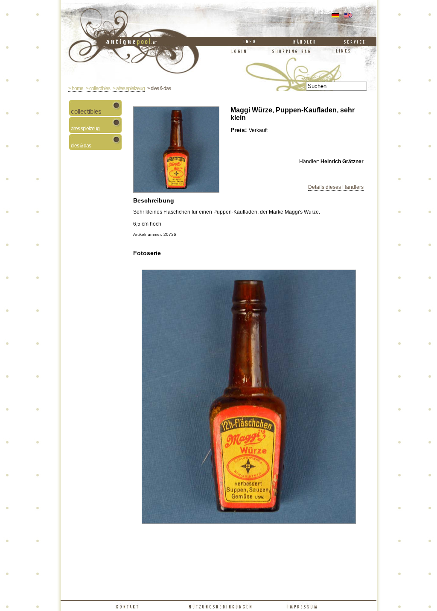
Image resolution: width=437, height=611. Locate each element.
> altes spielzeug (129, 88)
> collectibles (98, 88)
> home (75, 88)
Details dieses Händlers (336, 187)
